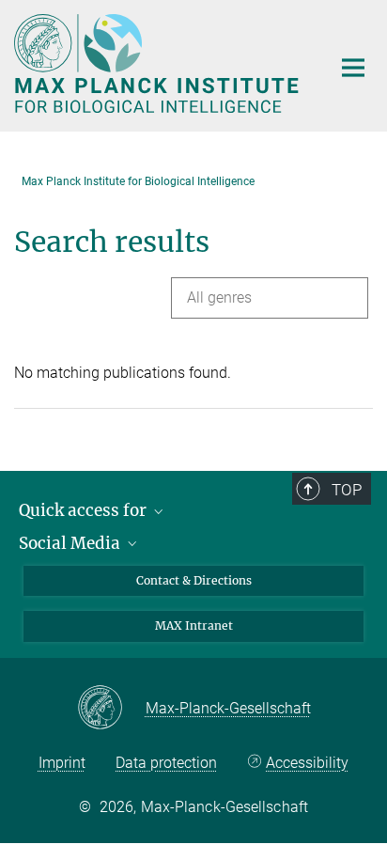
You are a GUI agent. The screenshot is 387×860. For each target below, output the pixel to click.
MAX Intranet (194, 625)
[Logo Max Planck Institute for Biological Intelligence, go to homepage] (158, 63)
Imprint (62, 763)
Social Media (71, 543)
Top (347, 489)
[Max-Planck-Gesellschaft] (111, 708)
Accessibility (307, 763)
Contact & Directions (194, 580)
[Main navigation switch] (353, 67)
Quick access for (84, 510)
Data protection (166, 763)
